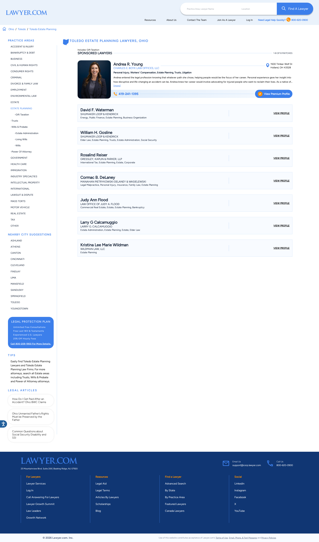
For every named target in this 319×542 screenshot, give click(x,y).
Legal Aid (101, 483)
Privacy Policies (268, 538)
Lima (13, 277)
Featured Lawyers (175, 504)
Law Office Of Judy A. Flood (99, 204)
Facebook (240, 497)
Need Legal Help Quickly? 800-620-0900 (283, 19)
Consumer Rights (22, 71)
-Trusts (14, 120)
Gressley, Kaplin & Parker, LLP (101, 159)
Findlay (15, 271)
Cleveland (17, 265)
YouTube (239, 510)
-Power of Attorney (21, 151)
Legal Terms (103, 490)
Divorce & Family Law (24, 83)
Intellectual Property (25, 182)
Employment (19, 89)
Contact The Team (197, 19)
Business (16, 58)
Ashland (16, 240)
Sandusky (17, 289)
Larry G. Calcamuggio (96, 226)
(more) (117, 85)
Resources (150, 19)
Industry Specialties (24, 176)
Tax (13, 219)
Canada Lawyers (174, 510)
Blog (98, 510)
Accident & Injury (22, 46)
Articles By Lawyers (107, 497)
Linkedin (239, 483)
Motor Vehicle (20, 207)
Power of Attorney (26, 381)
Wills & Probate (39, 377)
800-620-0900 (284, 465)
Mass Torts (18, 201)
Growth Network (36, 517)
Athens (15, 246)
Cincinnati (17, 259)
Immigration (19, 170)
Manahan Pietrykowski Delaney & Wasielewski (113, 181)
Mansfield (17, 283)
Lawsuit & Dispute (22, 194)
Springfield (18, 296)
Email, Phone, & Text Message (243, 538)
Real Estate (18, 213)
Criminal (16, 77)
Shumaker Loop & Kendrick (99, 114)
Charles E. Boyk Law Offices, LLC (136, 68)
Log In (249, 19)
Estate (15, 102)
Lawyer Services (36, 483)
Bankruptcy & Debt (23, 52)
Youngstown (19, 308)
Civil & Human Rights (24, 65)
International (20, 188)
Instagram (240, 490)
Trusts (25, 377)
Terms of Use (222, 538)
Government (19, 157)
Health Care (19, 164)
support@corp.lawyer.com (246, 465)
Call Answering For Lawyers (42, 497)
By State (170, 490)
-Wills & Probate (19, 126)
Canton (16, 252)
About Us (171, 19)
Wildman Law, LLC (92, 249)
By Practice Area (175, 497)
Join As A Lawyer (226, 19)
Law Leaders (33, 510)
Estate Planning (21, 108)
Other (15, 225)
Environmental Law (24, 95)
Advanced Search (175, 483)
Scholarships (103, 504)
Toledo (15, 302)
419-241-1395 (128, 94)
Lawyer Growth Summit (40, 504)
